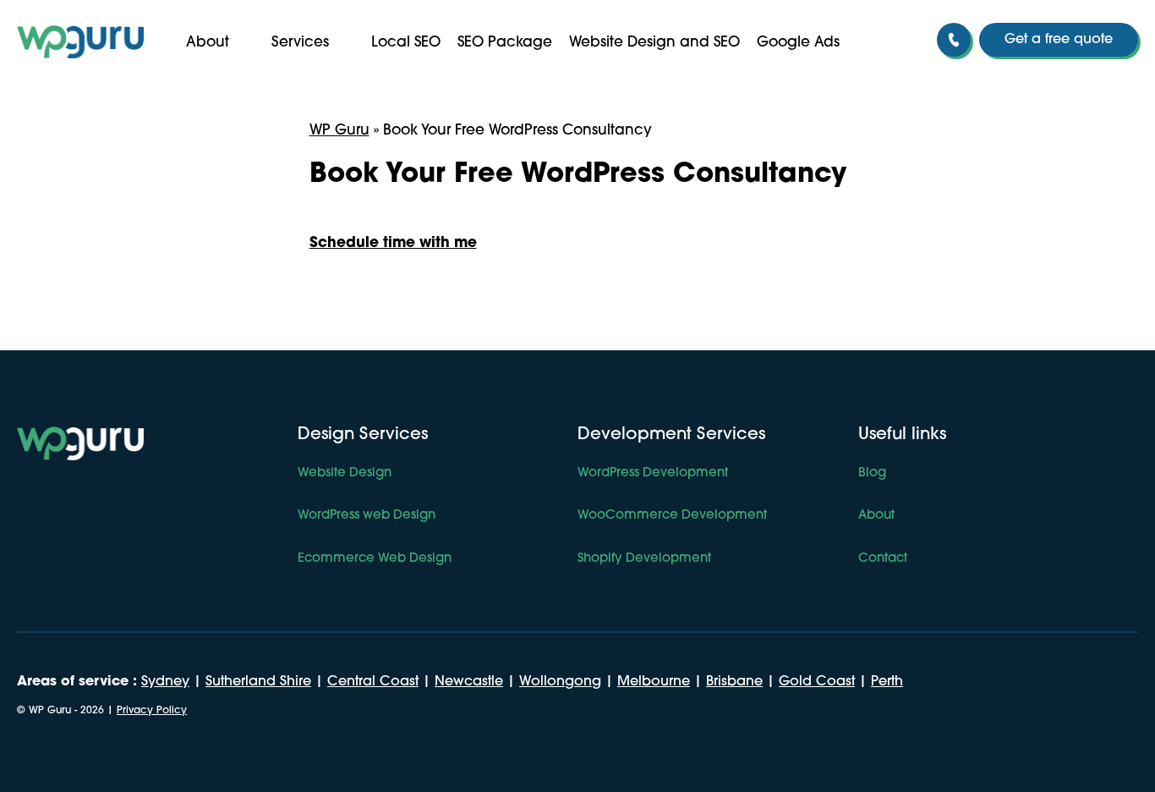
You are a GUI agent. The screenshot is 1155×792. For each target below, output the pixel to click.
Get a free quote (1058, 40)
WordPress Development (653, 473)
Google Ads (798, 43)
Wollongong (560, 682)
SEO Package (504, 43)
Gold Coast (817, 682)
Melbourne (653, 682)
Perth (887, 682)
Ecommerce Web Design (375, 559)
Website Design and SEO (654, 43)
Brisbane (734, 682)
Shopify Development (644, 559)
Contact (882, 559)
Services (300, 43)
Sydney (165, 682)
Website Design (344, 473)
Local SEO (406, 43)
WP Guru (339, 131)
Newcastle (469, 682)
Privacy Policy (152, 711)
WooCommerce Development (672, 515)
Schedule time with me (393, 243)
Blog (872, 473)
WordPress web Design (366, 515)
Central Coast (373, 682)
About (207, 43)
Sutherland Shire (258, 682)
